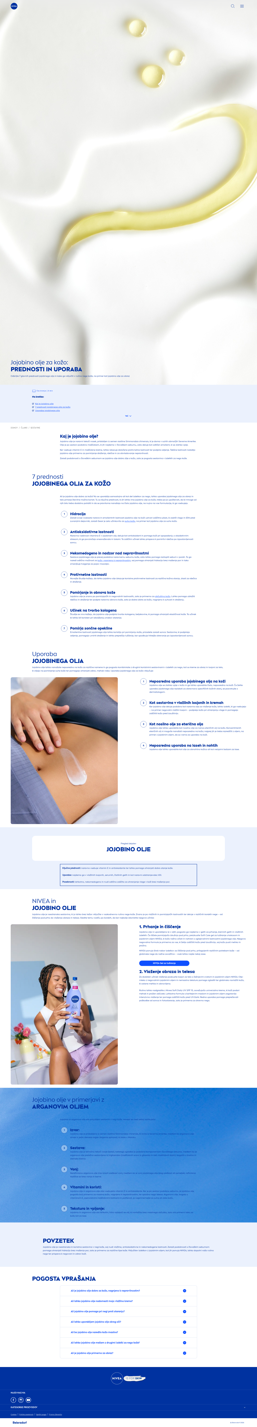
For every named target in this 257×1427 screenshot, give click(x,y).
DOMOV (14, 428)
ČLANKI (24, 428)
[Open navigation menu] (242, 6)
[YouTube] (28, 1400)
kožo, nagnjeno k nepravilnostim (114, 560)
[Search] (233, 6)
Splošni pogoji (41, 1414)
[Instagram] (21, 1400)
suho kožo (130, 521)
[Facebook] (13, 1400)
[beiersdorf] (20, 1422)
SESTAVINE (35, 428)
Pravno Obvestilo (55, 1414)
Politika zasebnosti (26, 1414)
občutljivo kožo (162, 596)
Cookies (14, 1414)
